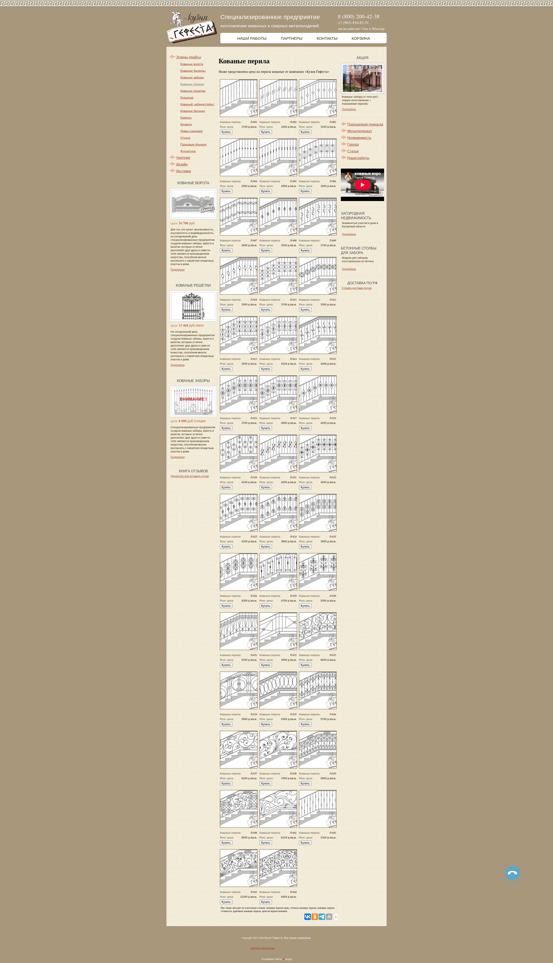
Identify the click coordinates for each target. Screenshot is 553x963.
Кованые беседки (192, 111)
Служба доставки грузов (357, 288)
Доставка (183, 171)
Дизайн (182, 164)
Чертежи (183, 157)
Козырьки (187, 97)
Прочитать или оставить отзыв (190, 476)
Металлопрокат (359, 131)
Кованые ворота (191, 64)
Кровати (186, 124)
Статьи (353, 151)
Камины (186, 117)
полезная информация (262, 948)
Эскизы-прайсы (188, 57)
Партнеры (291, 38)
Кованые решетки (192, 91)
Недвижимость (359, 137)
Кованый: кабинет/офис (197, 104)
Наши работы (252, 38)
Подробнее (178, 269)
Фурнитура (188, 151)
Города (353, 144)
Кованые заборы (192, 77)
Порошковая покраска (365, 124)
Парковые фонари (193, 144)
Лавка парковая (191, 131)
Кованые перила (192, 84)
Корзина (361, 38)
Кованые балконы (193, 71)
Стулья (185, 138)
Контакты (327, 38)
